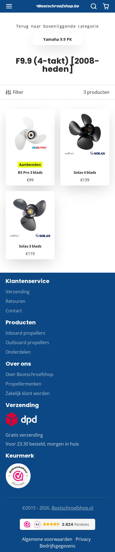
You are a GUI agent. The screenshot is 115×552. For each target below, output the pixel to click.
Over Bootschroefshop (29, 374)
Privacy (83, 539)
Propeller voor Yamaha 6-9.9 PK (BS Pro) (30, 147)
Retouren (15, 301)
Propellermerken (23, 384)
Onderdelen (18, 352)
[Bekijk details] (21, 419)
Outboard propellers (27, 342)
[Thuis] (57, 6)
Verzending (18, 292)
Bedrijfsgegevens (57, 546)
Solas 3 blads (30, 225)
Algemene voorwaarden (47, 539)
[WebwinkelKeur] (18, 487)
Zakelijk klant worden (28, 393)
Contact (14, 311)
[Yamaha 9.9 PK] (57, 39)
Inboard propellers (25, 333)
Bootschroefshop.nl (72, 508)
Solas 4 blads (84, 147)
